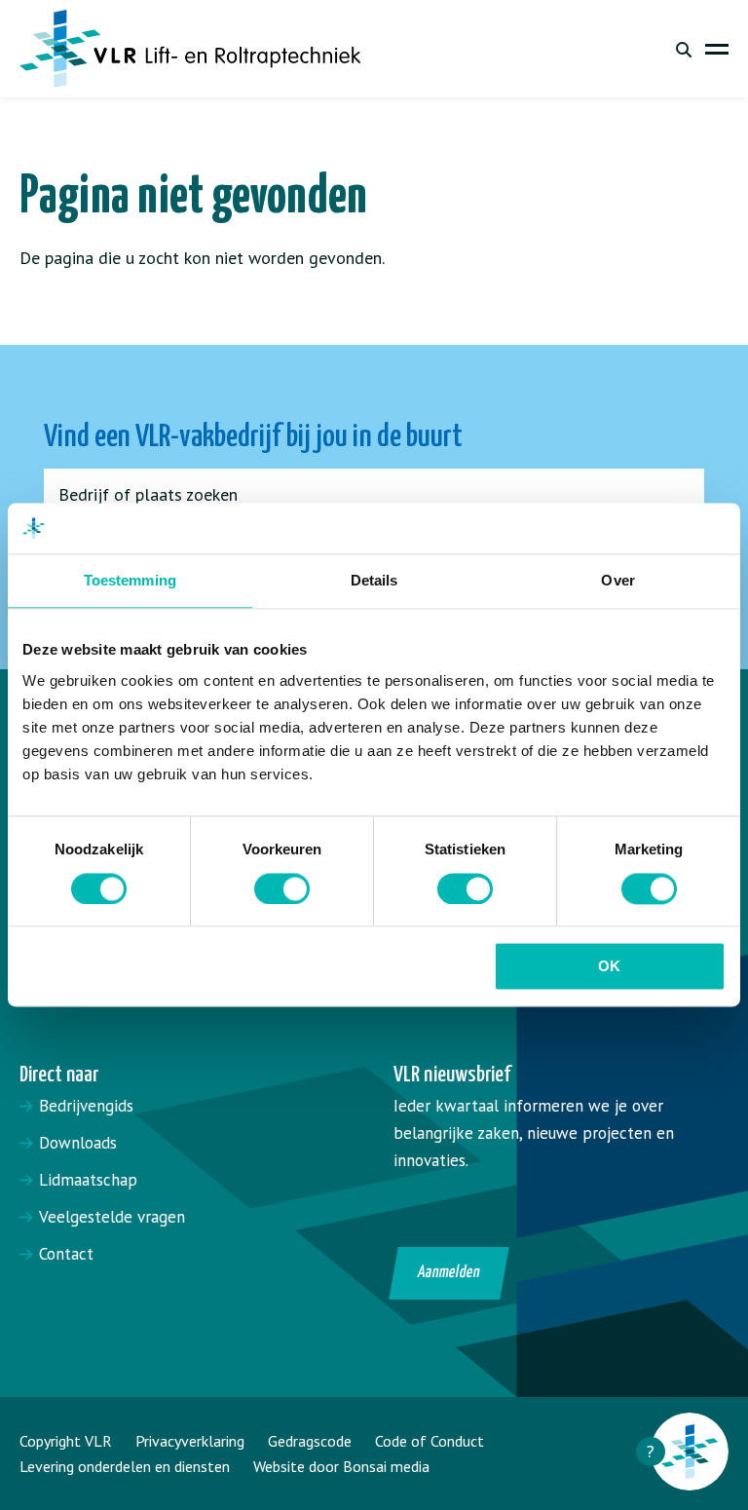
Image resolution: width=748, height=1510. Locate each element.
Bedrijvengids (86, 1105)
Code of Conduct (429, 1441)
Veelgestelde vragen (112, 1216)
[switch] (282, 888)
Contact (66, 1254)
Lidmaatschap (88, 1179)
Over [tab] (617, 581)
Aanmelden (449, 1273)
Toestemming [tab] (130, 581)
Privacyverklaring (189, 1441)
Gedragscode (310, 1441)
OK (609, 967)
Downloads (78, 1142)
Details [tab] (374, 581)
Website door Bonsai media (341, 1466)
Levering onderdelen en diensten (124, 1466)
